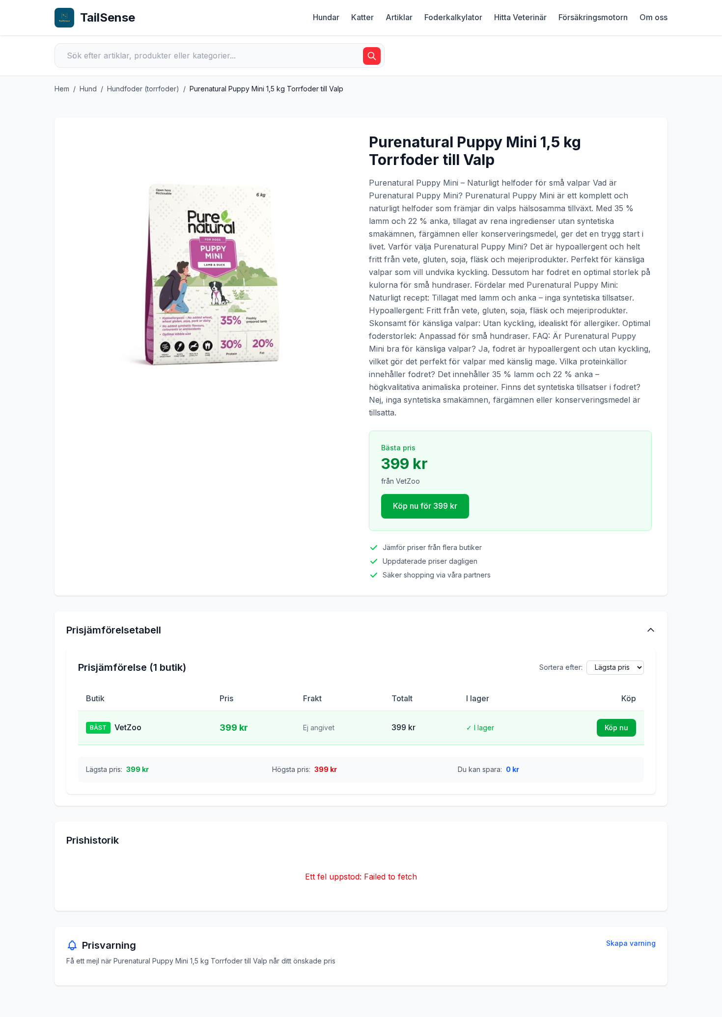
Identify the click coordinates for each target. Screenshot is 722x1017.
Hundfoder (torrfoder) (143, 88)
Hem (62, 88)
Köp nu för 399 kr (425, 506)
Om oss (653, 17)
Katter (362, 17)
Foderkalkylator (453, 17)
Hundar (326, 17)
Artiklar (399, 17)
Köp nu (616, 727)
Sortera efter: (561, 667)
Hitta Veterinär (520, 17)
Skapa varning (631, 943)
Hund (88, 88)
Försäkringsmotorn (593, 17)
